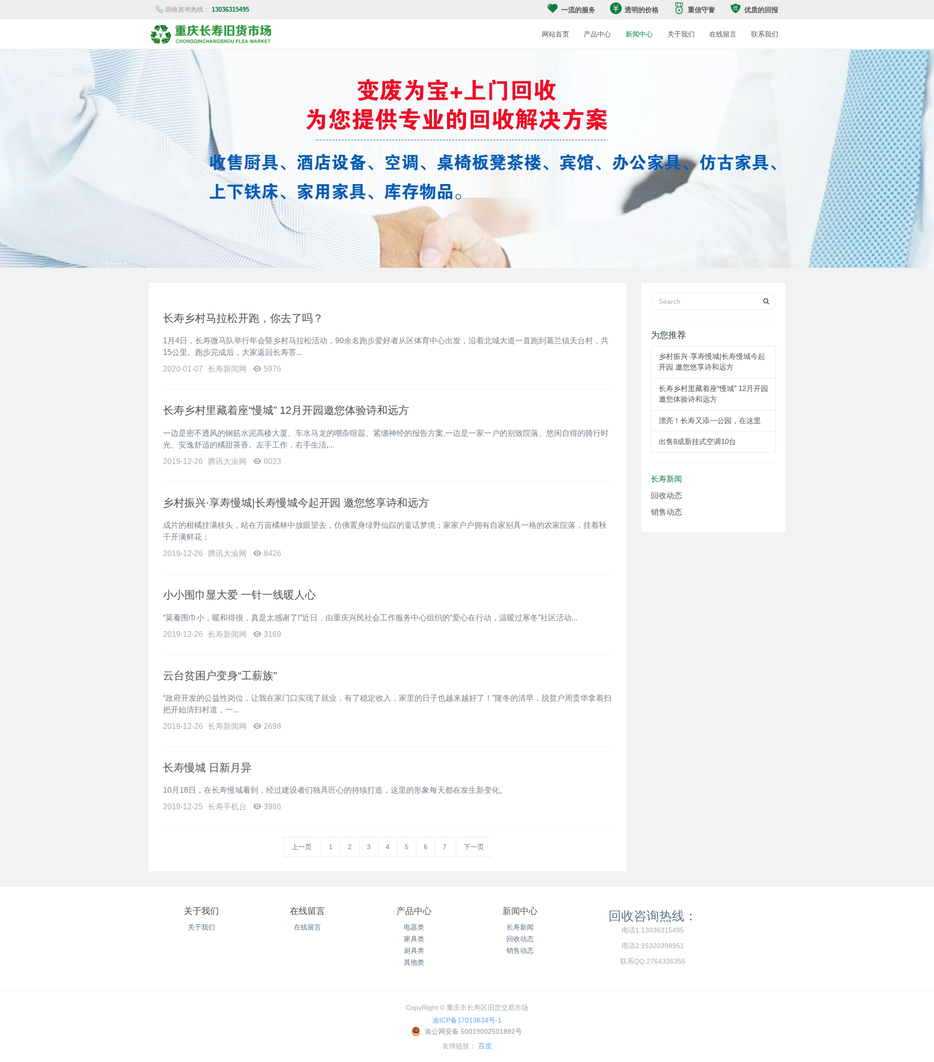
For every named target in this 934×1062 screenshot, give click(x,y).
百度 (485, 1046)
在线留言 (722, 34)
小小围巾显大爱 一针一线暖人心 (239, 595)
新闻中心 (639, 34)
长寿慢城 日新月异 (207, 768)
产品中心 (597, 34)
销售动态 (666, 512)
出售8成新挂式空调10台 (697, 441)
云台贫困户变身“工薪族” (220, 676)
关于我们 (681, 34)
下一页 (474, 846)
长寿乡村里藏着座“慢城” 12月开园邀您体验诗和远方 (286, 410)
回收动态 (666, 495)
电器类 (414, 927)
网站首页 (555, 34)
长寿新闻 (666, 479)
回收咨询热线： (653, 915)
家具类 (414, 938)
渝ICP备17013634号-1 (467, 1020)
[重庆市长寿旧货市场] (211, 34)
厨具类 (414, 950)
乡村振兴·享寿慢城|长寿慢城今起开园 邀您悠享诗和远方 (296, 503)
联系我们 (764, 34)
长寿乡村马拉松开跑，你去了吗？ (243, 318)
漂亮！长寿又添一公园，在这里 (710, 420)
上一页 (301, 846)
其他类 (414, 962)
